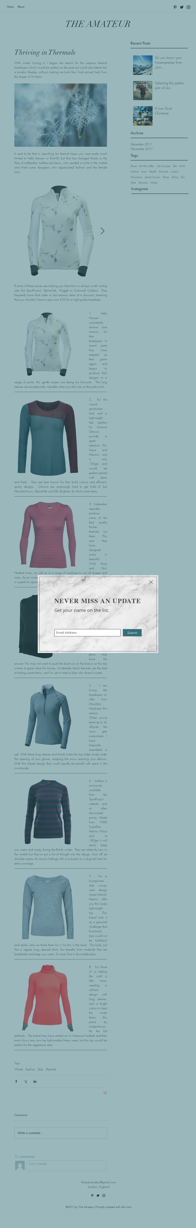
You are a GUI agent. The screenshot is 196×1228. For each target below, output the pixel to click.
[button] (151, 582)
